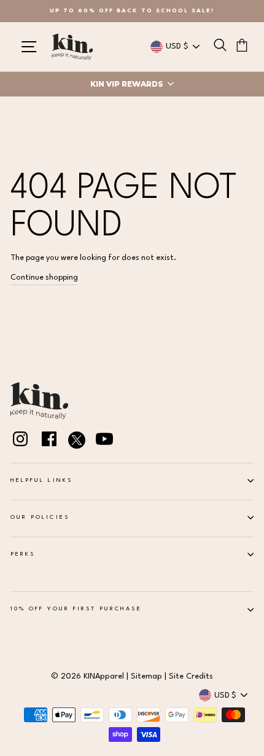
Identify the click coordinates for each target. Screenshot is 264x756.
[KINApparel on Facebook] (49, 441)
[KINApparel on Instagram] (20, 441)
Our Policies (39, 517)
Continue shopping (44, 278)
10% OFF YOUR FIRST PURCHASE (76, 609)
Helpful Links (41, 480)
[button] (132, 84)
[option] (132, 11)
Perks (22, 554)
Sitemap (146, 676)
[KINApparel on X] (76, 442)
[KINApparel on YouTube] (104, 441)
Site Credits (191, 676)
